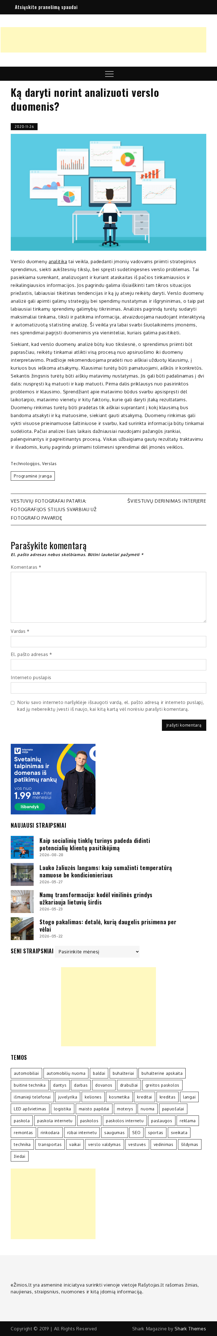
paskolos (89, 1120)
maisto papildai (94, 1108)
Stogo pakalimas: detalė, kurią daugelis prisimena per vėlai (108, 925)
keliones (93, 1097)
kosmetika (119, 1097)
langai (189, 1097)
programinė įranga (33, 476)
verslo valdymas (104, 1144)
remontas (23, 1132)
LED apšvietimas (30, 1108)
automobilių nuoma (66, 1073)
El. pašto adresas (31, 654)
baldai (99, 1073)
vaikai (75, 1144)
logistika (62, 1108)
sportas (155, 1132)
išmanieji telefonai (32, 1097)
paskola (22, 1120)
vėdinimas (163, 1144)
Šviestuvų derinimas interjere (166, 501)
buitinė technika (29, 1085)
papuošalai (173, 1108)
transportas (50, 1144)
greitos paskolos (162, 1085)
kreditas (168, 1097)
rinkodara (50, 1132)
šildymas (190, 1144)
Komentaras (26, 567)
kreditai (144, 1097)
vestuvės (137, 1144)
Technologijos (25, 463)
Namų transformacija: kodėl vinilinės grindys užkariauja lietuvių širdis (96, 898)
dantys (59, 1085)
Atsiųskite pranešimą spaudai (46, 7)
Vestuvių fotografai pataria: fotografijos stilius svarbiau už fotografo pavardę (53, 509)
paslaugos (161, 1120)
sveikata (179, 1132)
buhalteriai (123, 1073)
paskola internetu (55, 1120)
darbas (81, 1085)
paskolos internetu (125, 1120)
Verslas (49, 463)
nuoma (148, 1108)
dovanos (103, 1085)
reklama (188, 1120)
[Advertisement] (103, 40)
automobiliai (26, 1073)
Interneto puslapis (31, 677)
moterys (125, 1108)
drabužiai (129, 1085)
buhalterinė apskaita (162, 1073)
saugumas (114, 1132)
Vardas (20, 631)
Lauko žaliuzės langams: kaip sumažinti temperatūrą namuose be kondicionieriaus (106, 871)
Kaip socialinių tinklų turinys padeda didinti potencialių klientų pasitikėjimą (95, 844)
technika (22, 1144)
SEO (136, 1132)
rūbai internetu (82, 1132)
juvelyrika (67, 1097)
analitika (58, 261)
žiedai (19, 1156)
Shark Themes (190, 1328)
